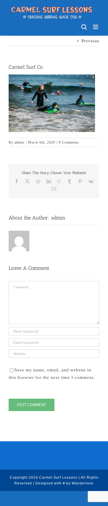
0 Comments (69, 142)
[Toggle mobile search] (84, 27)
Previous (90, 41)
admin (19, 142)
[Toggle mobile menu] (96, 27)
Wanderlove (83, 483)
